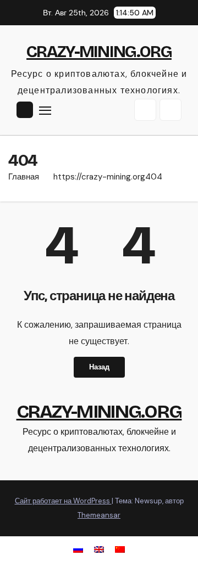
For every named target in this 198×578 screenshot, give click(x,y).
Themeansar (99, 515)
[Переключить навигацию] (45, 110)
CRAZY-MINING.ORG (99, 51)
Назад (99, 367)
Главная (23, 176)
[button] (145, 110)
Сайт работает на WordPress (63, 501)
